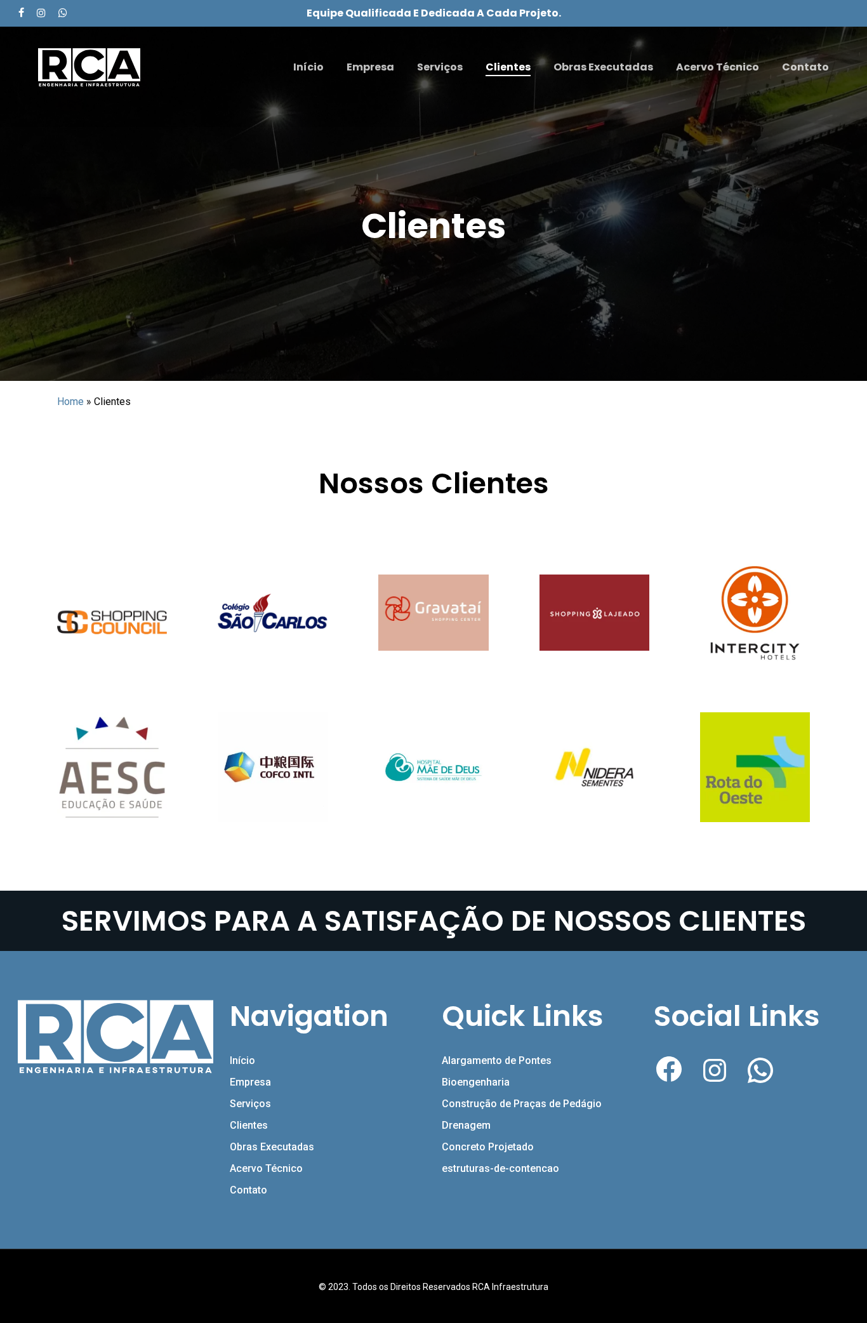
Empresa (250, 1082)
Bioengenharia (476, 1082)
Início (242, 1060)
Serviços (250, 1104)
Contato (248, 1190)
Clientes (249, 1125)
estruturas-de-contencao (500, 1168)
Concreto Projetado (488, 1147)
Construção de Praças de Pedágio (522, 1104)
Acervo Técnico (266, 1168)
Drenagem (466, 1125)
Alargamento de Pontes (497, 1060)
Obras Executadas (272, 1147)
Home (70, 402)
